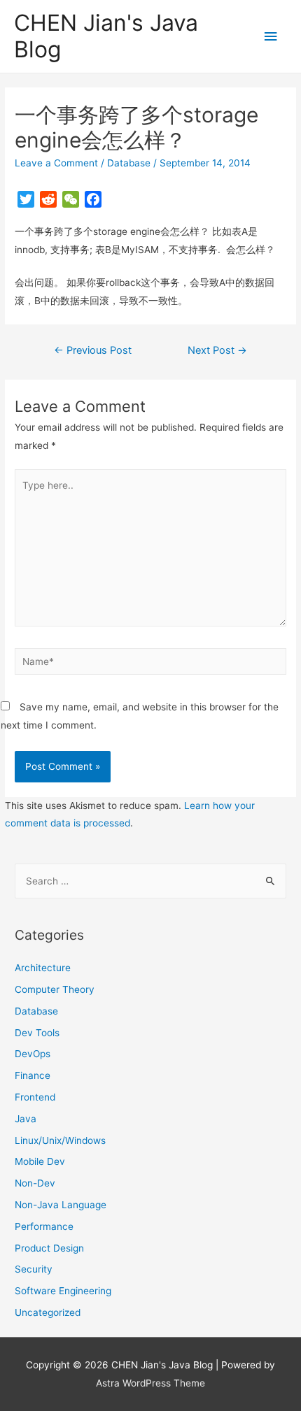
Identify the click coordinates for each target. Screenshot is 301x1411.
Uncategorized (47, 1312)
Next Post (217, 350)
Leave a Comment (56, 163)
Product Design (49, 1248)
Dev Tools (37, 1032)
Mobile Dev (40, 1161)
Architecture (43, 967)
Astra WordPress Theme (150, 1383)
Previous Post (93, 350)
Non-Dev (35, 1183)
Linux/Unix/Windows (60, 1140)
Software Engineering (63, 1290)
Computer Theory (54, 989)
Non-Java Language (60, 1204)
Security (33, 1269)
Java (25, 1118)
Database (128, 163)
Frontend (35, 1097)
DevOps (32, 1053)
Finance (32, 1075)
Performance (44, 1226)
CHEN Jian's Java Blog (106, 36)
